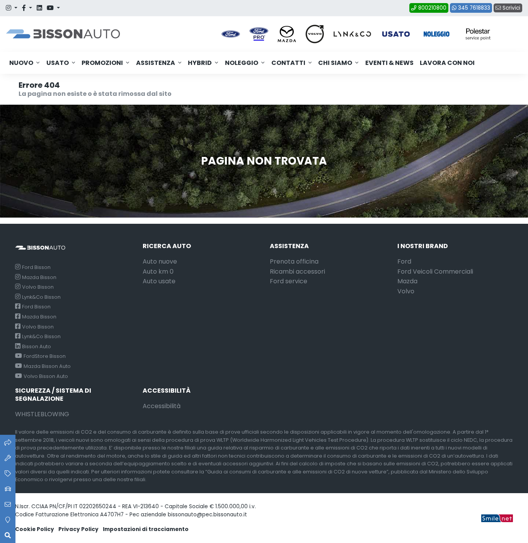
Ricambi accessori (297, 271)
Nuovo (21, 62)
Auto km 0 (158, 271)
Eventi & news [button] (389, 62)
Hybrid (200, 62)
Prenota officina (294, 261)
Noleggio (241, 62)
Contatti (288, 62)
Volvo (405, 291)
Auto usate (159, 281)
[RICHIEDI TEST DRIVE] (7, 489)
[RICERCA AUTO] (7, 442)
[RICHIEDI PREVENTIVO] (7, 473)
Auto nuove (160, 261)
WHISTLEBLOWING (42, 414)
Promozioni (102, 62)
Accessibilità (162, 406)
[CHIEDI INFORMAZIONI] (7, 504)
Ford (404, 261)
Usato (57, 62)
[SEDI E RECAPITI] (7, 520)
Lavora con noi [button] (447, 62)
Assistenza (155, 62)
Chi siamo (335, 62)
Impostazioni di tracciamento (146, 529)
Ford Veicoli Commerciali (435, 271)
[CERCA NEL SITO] (7, 535)
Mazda (407, 281)
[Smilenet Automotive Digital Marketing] (497, 517)
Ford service (288, 281)
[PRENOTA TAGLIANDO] (7, 458)
